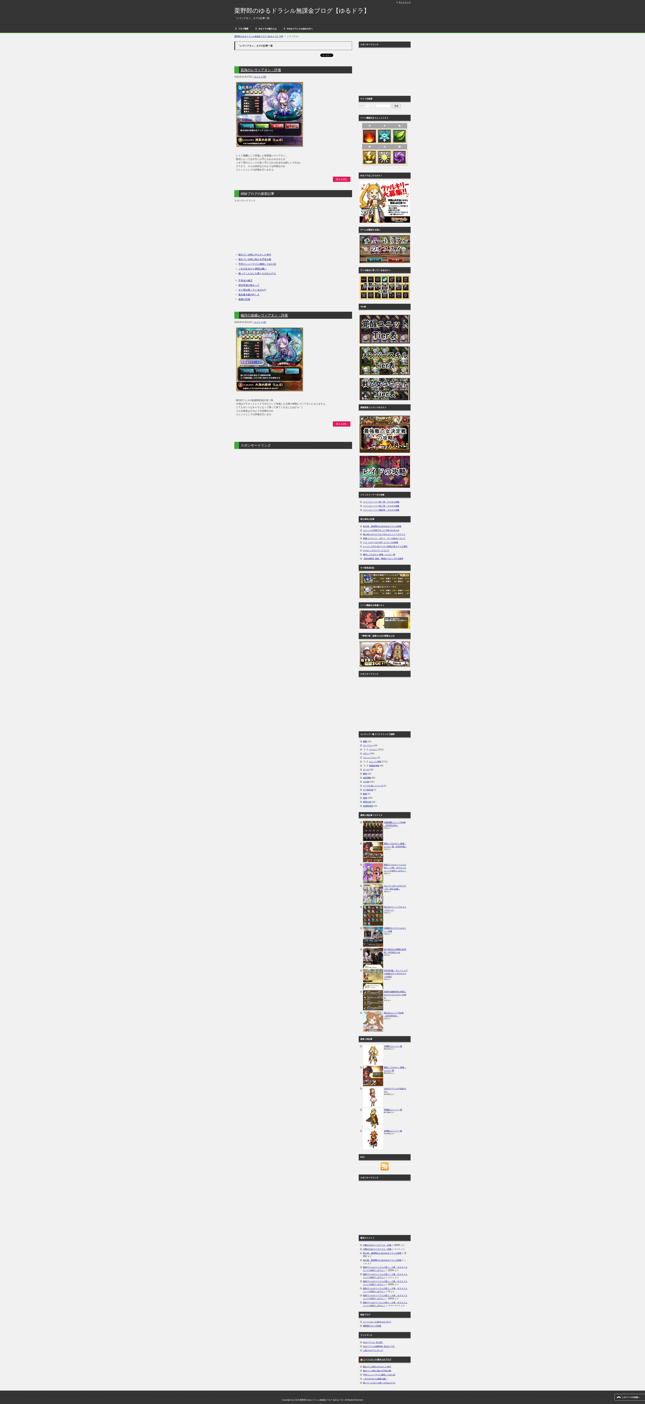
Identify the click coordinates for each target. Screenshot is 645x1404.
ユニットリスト (370, 757)
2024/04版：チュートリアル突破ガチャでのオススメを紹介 (396, 973)
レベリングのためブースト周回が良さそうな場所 (385, 546)
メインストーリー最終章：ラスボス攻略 (381, 510)
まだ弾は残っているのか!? (252, 290)
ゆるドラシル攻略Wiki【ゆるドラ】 (379, 1346)
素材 (365, 774)
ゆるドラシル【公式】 (373, 1342)
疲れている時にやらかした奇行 (254, 254)
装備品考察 (374, 765)
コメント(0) (260, 76)
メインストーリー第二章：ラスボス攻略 (381, 506)
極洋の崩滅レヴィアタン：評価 (264, 315)
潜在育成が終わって (249, 285)
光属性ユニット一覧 (393, 1046)
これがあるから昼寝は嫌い (252, 268)
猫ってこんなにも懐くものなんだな (257, 273)
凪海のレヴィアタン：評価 (261, 70)
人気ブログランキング (373, 1350)
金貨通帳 (367, 778)
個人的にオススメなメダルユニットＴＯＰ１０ (384, 534)
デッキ (366, 770)
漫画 (365, 798)
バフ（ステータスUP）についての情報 (380, 542)
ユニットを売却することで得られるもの (381, 530)
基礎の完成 (244, 299)
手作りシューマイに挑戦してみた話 (257, 264)
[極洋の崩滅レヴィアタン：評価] (269, 389)
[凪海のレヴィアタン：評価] (269, 145)
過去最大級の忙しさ (249, 294)
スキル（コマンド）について (376, 550)
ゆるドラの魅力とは (268, 29)
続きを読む (342, 179)
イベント (373, 749)
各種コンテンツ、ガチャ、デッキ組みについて (384, 538)
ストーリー (368, 745)
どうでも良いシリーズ (373, 786)
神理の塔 (367, 802)
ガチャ (366, 753)
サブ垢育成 (368, 790)
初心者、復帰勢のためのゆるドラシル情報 (382, 526)
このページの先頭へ (631, 1397)
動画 (365, 794)
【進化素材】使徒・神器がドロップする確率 (383, 558)
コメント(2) (260, 322)
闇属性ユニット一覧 (393, 1110)
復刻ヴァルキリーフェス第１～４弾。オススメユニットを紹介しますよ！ (395, 868)
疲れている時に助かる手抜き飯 (254, 259)
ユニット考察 (375, 761)
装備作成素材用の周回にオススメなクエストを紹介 (395, 995)
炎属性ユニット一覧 (393, 1131)
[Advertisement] (262, 225)
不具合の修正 (245, 280)
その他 (366, 782)
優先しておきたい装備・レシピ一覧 (379, 554)
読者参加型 (368, 806)
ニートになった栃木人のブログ (377, 1322)
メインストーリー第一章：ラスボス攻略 (381, 502)
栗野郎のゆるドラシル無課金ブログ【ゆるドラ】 (302, 10)
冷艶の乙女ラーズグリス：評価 (377, 1245)
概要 (365, 741)
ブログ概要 (243, 29)
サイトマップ (405, 2)
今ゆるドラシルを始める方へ (300, 29)
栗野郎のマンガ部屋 (372, 1326)
